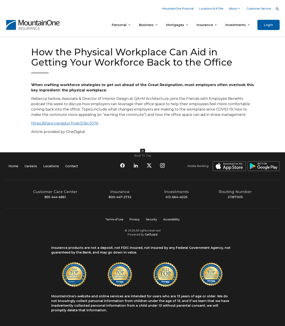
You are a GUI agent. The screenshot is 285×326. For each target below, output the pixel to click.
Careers (30, 166)
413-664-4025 (176, 197)
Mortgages (175, 25)
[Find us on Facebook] (122, 165)
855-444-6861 (55, 197)
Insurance (205, 25)
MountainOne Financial (178, 8)
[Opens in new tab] (228, 166)
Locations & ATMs (211, 8)
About (233, 8)
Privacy (135, 219)
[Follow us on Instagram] (162, 165)
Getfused (151, 234)
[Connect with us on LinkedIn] (135, 165)
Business (146, 25)
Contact (71, 166)
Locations (51, 166)
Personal (119, 25)
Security (151, 219)
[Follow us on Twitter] (149, 165)
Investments (235, 25)
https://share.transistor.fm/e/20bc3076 (64, 123)
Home (13, 166)
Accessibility (171, 219)
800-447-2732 (120, 197)
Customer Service (258, 8)
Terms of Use (114, 219)
